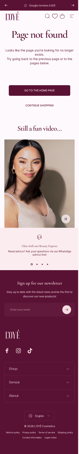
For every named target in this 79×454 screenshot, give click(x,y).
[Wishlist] (54, 16)
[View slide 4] (47, 264)
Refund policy (11, 432)
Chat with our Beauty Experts (39, 246)
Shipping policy (63, 432)
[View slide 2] (37, 264)
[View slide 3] (42, 264)
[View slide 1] (31, 264)
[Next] (73, 5)
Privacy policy (27, 432)
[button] (65, 219)
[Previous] (6, 5)
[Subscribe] (66, 309)
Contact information (30, 437)
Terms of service (45, 432)
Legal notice (49, 437)
